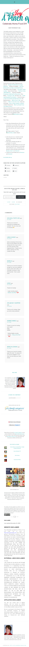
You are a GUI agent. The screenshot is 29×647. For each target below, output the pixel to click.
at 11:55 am (9, 238)
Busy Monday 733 (14, 489)
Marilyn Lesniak (12, 346)
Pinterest (22, 152)
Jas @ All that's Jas (13, 218)
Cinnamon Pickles (17, 459)
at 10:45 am (9, 306)
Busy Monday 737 (17, 451)
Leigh (9, 283)
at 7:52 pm (9, 322)
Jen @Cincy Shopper (13, 303)
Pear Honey (17, 455)
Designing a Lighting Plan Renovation (12, 94)
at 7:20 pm (9, 348)
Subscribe (21, 197)
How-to (12, 150)
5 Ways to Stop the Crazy (13, 101)
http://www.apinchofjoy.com (10, 532)
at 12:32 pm (9, 284)
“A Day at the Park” (16, 334)
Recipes (8, 150)
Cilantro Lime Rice (12, 292)
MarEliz (9, 261)
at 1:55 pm (9, 262)
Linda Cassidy (11, 237)
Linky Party (17, 204)
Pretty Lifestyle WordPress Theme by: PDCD (18, 645)
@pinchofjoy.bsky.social (19, 433)
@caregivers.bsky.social (11, 436)
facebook (10, 154)
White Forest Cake (16, 100)
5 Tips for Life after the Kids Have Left (12, 98)
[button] (11, 76)
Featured (17, 150)
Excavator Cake (11, 95)
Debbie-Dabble (11, 320)
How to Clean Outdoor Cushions (16, 103)
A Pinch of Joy (14, 13)
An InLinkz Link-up (8, 157)
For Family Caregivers (17, 432)
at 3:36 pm (9, 219)
